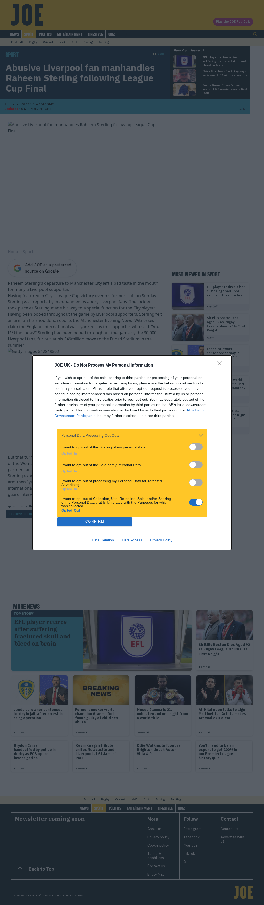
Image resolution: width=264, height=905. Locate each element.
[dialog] (132, 452)
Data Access (132, 540)
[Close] (221, 365)
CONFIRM (94, 521)
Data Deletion (103, 540)
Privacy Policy (161, 540)
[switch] (196, 446)
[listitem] (132, 435)
